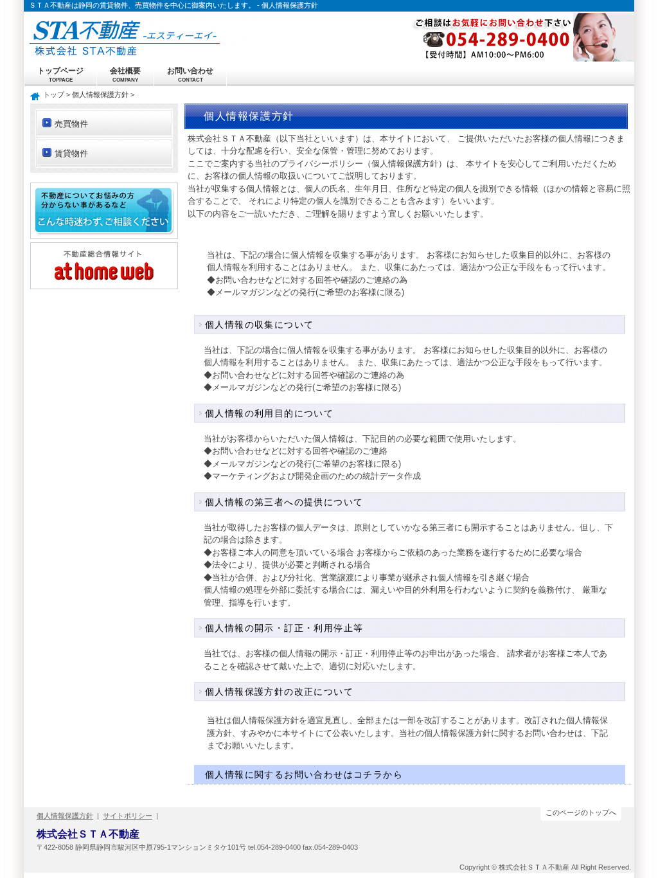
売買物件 (71, 124)
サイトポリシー (127, 816)
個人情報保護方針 (100, 94)
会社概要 (125, 74)
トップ (53, 94)
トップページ (60, 74)
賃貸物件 (71, 153)
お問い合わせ (190, 74)
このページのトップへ (581, 812)
